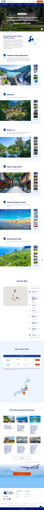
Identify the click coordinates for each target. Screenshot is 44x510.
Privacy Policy (11, 503)
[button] (16, 298)
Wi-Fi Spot (17, 496)
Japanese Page (6, 496)
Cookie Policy (17, 503)
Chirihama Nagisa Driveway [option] (34, 323)
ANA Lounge (26, 496)
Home (4, 32)
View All (22, 458)
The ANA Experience (28, 494)
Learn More (35, 84)
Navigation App (18, 494)
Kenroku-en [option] (34, 310)
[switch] (42, 29)
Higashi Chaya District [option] (34, 316)
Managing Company (4, 503)
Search (37, 364)
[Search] (30, 1)
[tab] (36, 66)
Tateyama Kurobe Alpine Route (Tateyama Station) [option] (34, 298)
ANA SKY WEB (40, 503)
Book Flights (22, 473)
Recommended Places (8, 32)
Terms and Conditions (24, 503)
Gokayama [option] (33, 305)
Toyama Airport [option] (34, 291)
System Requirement (33, 503)
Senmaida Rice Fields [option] (34, 329)
